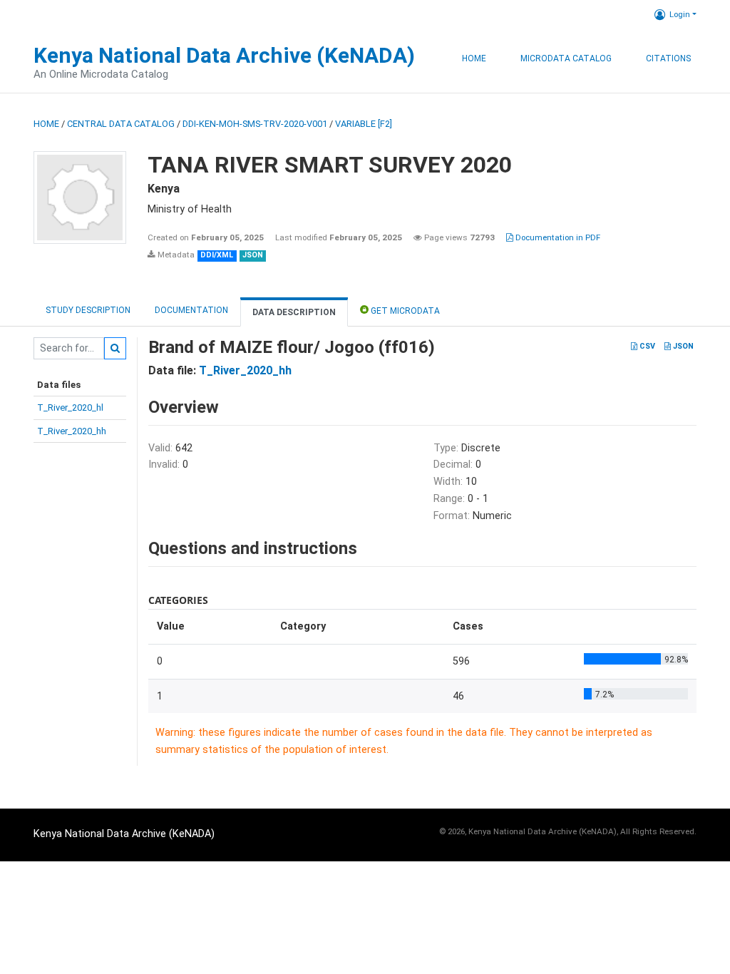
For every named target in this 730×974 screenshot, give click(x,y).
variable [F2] (363, 123)
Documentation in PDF (556, 237)
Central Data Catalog (121, 123)
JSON (682, 346)
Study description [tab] (88, 310)
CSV (646, 346)
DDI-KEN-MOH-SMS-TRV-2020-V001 (254, 123)
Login (679, 14)
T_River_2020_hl (70, 407)
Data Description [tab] (294, 312)
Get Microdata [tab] (404, 311)
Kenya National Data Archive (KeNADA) (224, 55)
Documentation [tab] (191, 310)
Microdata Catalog (566, 58)
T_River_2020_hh (71, 431)
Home (474, 58)
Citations (668, 58)
